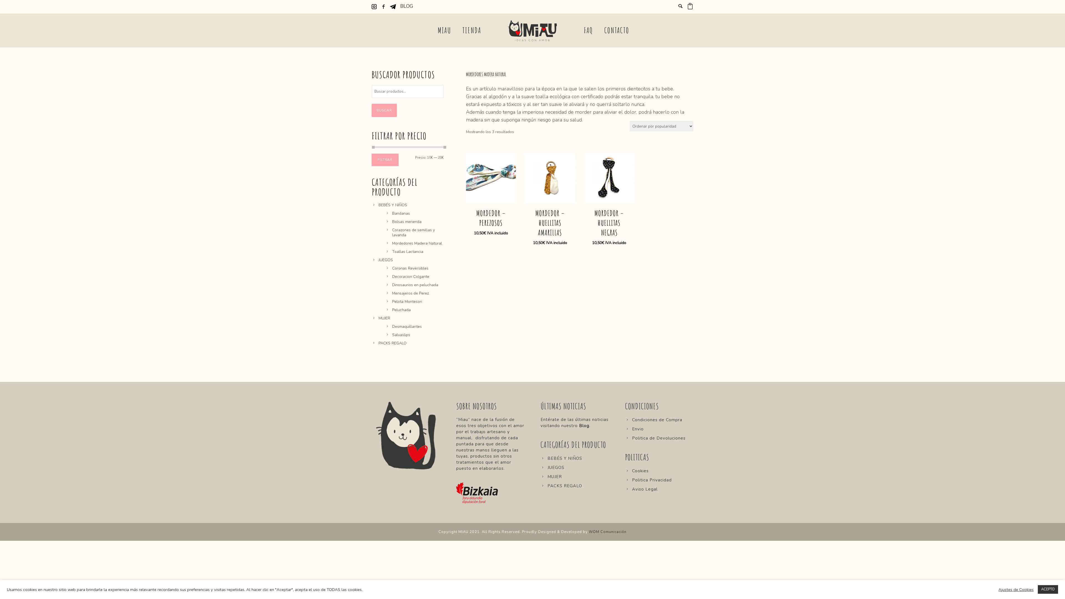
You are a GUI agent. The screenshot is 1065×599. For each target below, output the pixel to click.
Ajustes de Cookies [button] (1016, 589)
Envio (638, 429)
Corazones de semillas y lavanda (413, 232)
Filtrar (385, 160)
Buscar (384, 110)
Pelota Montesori (407, 301)
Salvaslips (401, 334)
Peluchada (401, 310)
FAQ (588, 30)
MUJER (384, 318)
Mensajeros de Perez (410, 293)
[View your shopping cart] (690, 7)
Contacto (616, 30)
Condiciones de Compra (657, 420)
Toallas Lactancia (407, 251)
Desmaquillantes (407, 326)
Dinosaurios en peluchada (415, 285)
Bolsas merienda (407, 221)
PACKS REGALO (393, 343)
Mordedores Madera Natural (417, 243)
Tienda (471, 30)
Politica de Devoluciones (659, 438)
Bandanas (401, 213)
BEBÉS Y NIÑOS (393, 205)
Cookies (640, 471)
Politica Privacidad (652, 480)
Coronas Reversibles (410, 268)
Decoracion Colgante (410, 276)
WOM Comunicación (608, 531)
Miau (444, 30)
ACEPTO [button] (1048, 589)
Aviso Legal (645, 489)
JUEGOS (386, 260)
